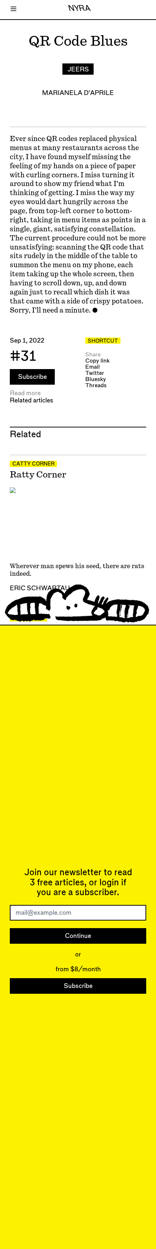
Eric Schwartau (40, 588)
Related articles (31, 400)
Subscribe (32, 377)
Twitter (94, 373)
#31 (23, 356)
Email (92, 367)
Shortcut (103, 341)
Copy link (97, 361)
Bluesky (95, 379)
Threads (96, 385)
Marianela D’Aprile (78, 93)
